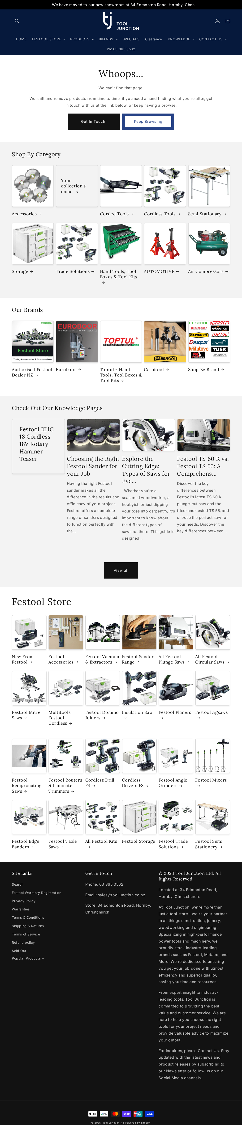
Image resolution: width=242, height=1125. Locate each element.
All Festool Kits (101, 841)
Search (18, 884)
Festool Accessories (60, 659)
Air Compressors (206, 271)
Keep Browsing (148, 121)
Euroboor (66, 369)
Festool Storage (138, 841)
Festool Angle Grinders (173, 782)
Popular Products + (28, 958)
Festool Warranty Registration (36, 893)
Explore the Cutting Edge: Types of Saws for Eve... (146, 470)
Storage (20, 271)
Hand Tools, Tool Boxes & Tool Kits (118, 274)
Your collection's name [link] (73, 186)
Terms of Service (26, 934)
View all (121, 570)
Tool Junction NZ (113, 1122)
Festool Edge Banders (25, 843)
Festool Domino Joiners (102, 715)
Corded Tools (114, 213)
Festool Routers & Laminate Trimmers (65, 785)
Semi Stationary (205, 213)
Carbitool (154, 369)
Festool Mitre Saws (26, 715)
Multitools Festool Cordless (59, 718)
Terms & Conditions (28, 917)
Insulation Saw (137, 712)
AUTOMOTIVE (159, 271)
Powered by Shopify (138, 1122)
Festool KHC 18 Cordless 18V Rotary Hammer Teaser (36, 444)
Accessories (24, 213)
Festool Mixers (211, 780)
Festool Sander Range (138, 659)
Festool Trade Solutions (173, 843)
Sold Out (19, 951)
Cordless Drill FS (99, 782)
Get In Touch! (94, 121)
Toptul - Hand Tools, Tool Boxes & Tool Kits (121, 375)
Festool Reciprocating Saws (27, 785)
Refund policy (23, 942)
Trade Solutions (73, 271)
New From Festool (23, 659)
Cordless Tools (159, 213)
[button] (17, 21)
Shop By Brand (203, 369)
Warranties (21, 909)
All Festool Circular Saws (209, 659)
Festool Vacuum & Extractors (102, 659)
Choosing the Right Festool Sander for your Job (93, 466)
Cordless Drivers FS (133, 782)
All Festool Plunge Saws (172, 659)
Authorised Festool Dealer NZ (32, 372)
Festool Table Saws (62, 843)
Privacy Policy (23, 901)
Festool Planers (175, 712)
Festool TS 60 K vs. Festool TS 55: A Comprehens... (203, 466)
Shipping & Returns (28, 926)
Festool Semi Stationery (208, 843)
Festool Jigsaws (211, 712)
